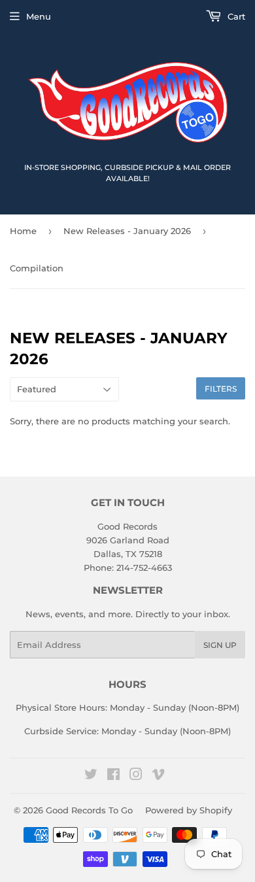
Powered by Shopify (188, 810)
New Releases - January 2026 (127, 231)
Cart (235, 16)
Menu (38, 16)
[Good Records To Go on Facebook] (113, 776)
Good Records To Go (89, 810)
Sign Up (220, 645)
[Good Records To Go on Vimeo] (158, 776)
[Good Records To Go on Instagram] (136, 776)
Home (23, 231)
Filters (221, 389)
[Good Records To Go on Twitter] (90, 776)
